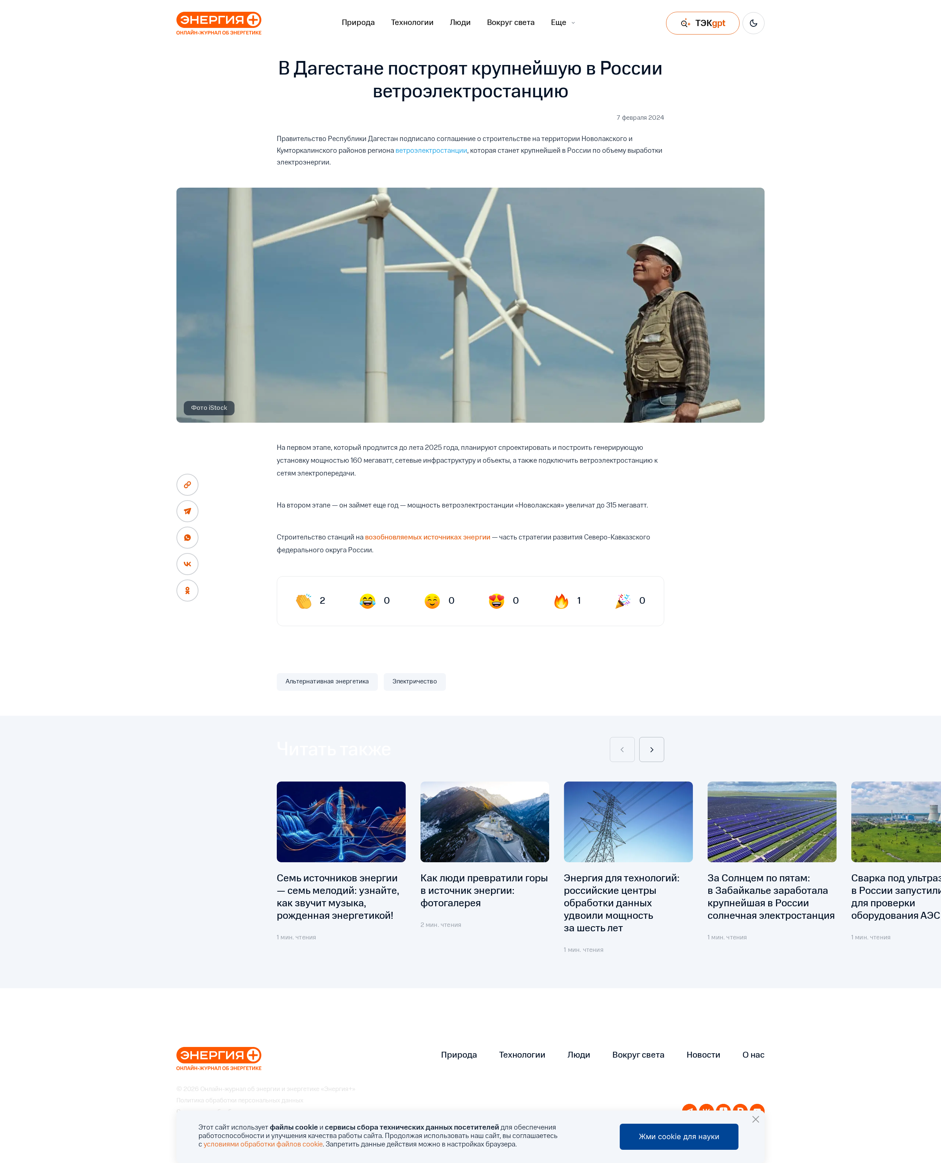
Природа (358, 23)
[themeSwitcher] (753, 23)
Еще (558, 23)
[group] (341, 873)
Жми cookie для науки (679, 1136)
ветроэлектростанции (431, 151)
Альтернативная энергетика (327, 681)
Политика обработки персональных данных (239, 1100)
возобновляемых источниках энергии (427, 537)
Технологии (412, 23)
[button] (622, 749)
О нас (754, 1055)
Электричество (415, 681)
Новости (703, 1055)
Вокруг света (511, 23)
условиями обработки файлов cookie (263, 1144)
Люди (460, 23)
